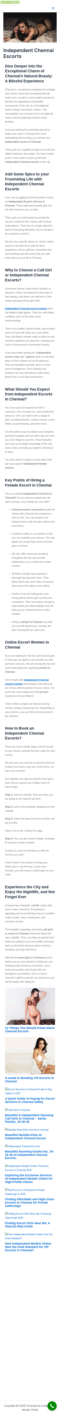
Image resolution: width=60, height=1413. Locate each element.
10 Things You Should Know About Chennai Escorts (30, 1029)
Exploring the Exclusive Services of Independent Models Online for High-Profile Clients (29, 1179)
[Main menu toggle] (53, 8)
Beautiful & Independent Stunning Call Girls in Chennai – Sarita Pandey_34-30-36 (29, 1118)
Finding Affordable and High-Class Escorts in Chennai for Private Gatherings (29, 1203)
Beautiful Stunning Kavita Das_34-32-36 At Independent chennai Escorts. (29, 1155)
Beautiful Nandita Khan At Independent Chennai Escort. (25, 1136)
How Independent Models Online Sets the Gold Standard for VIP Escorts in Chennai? (28, 1247)
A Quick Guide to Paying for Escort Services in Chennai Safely (30, 1100)
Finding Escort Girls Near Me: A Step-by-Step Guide (27, 1224)
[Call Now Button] (52, 1405)
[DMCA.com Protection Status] (10, 2)
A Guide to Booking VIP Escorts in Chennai (29, 1079)
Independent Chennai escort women (26, 308)
